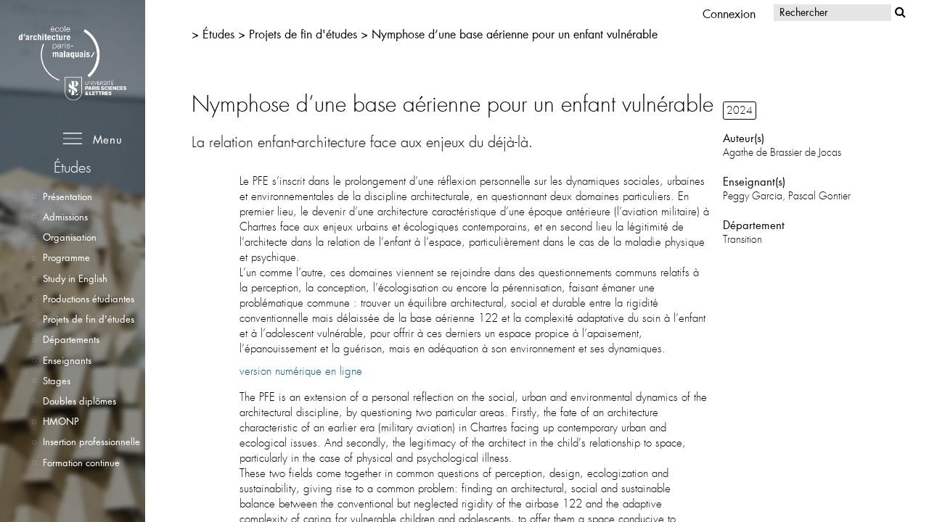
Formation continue (81, 462)
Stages (56, 380)
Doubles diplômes (79, 401)
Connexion (729, 13)
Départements (71, 339)
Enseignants (67, 360)
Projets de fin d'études (88, 319)
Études (218, 33)
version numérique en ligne (301, 371)
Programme (66, 257)
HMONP (61, 421)
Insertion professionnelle (91, 441)
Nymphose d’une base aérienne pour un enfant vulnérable (515, 33)
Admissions (65, 217)
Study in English (75, 278)
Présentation (67, 196)
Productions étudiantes (88, 298)
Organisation (70, 237)
